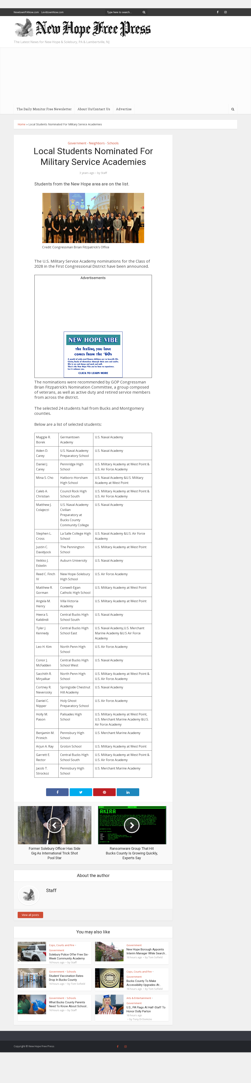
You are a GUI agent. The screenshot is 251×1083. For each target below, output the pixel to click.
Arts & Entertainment (138, 998)
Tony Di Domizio (142, 1019)
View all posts (30, 915)
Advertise (124, 109)
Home (21, 124)
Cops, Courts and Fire (61, 945)
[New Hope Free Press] (82, 28)
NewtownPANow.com (26, 12)
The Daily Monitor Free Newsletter (44, 109)
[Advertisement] (125, 74)
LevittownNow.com (52, 12)
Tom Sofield (155, 957)
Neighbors (97, 143)
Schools (113, 143)
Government (77, 143)
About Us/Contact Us (93, 109)
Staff (104, 173)
